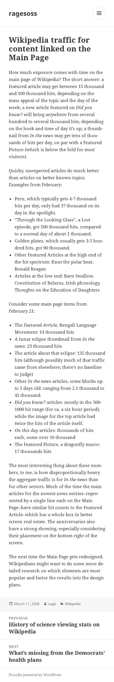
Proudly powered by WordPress (35, 674)
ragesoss (23, 13)
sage (52, 603)
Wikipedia (73, 603)
